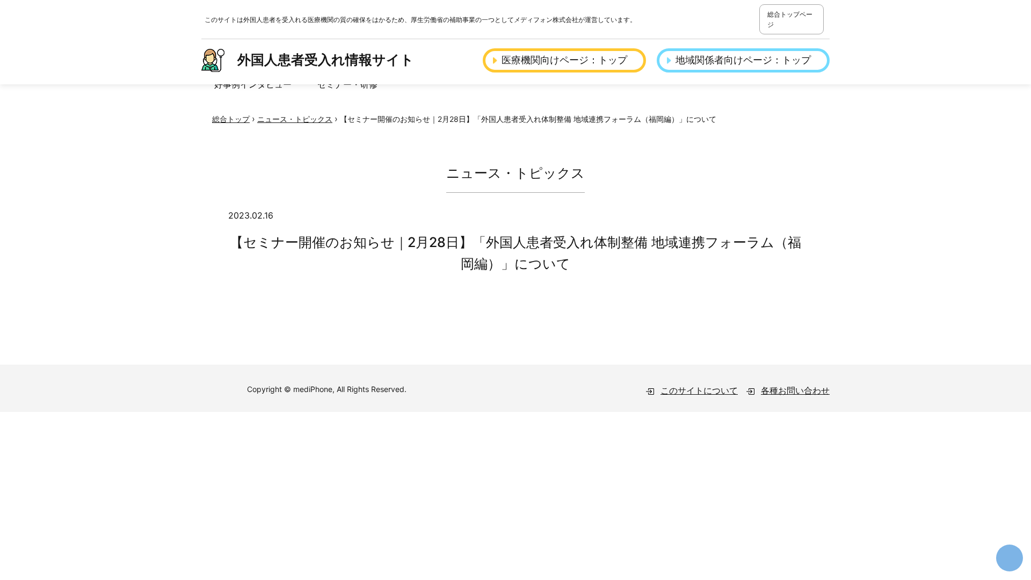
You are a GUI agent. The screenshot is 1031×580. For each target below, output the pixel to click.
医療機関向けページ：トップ (564, 60)
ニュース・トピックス (294, 119)
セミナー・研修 (347, 84)
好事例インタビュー (253, 84)
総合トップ (231, 119)
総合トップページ (789, 19)
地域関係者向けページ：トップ (743, 60)
